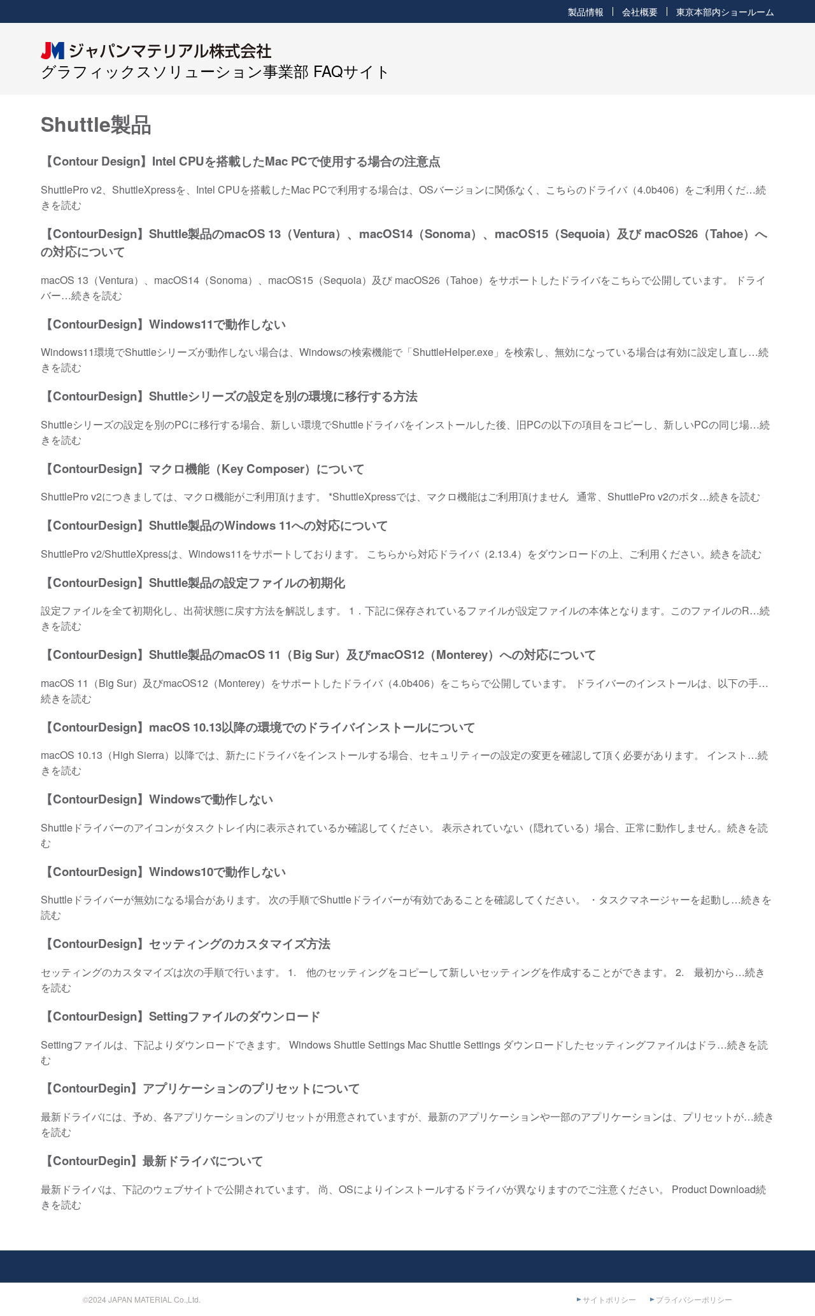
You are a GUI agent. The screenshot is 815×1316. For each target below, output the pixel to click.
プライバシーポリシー (694, 1299)
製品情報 (586, 11)
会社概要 (640, 11)
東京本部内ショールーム (725, 11)
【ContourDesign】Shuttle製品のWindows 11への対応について (214, 525)
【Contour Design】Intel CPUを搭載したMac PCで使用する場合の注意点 (241, 160)
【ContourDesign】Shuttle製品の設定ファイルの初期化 (193, 582)
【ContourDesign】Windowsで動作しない (157, 798)
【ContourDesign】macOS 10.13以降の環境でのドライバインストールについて (258, 726)
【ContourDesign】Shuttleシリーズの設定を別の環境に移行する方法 (229, 395)
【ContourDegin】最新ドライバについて (152, 1160)
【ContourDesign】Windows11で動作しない (163, 323)
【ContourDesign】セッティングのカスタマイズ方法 (185, 943)
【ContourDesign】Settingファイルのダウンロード (181, 1015)
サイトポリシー (609, 1299)
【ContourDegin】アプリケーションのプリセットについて (200, 1087)
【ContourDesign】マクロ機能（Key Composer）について (203, 468)
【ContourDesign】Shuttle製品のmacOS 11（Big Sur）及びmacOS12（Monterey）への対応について (319, 654)
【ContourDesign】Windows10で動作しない (163, 871)
